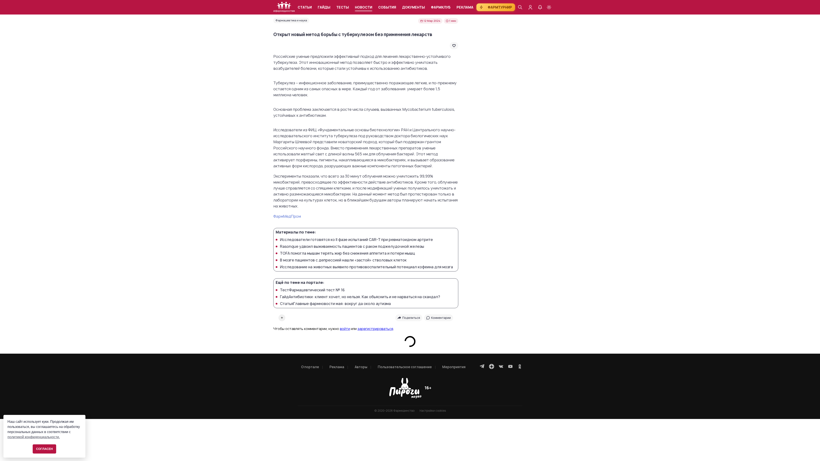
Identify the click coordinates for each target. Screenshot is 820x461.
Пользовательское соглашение (405, 367)
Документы (413, 7)
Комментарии (441, 318)
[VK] (501, 366)
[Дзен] (491, 366)
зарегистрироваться (375, 328)
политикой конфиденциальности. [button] (33, 437)
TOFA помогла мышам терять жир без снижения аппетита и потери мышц (347, 253)
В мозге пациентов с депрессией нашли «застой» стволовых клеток (343, 260)
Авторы (361, 367)
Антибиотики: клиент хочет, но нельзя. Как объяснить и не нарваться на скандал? (360, 297)
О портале (310, 367)
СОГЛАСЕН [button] (44, 449)
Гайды (324, 7)
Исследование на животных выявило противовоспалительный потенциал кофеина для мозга (366, 267)
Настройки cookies (433, 410)
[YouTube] (510, 366)
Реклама (465, 7)
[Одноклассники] (519, 366)
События (387, 7)
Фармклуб (441, 7)
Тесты (342, 7)
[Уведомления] (540, 7)
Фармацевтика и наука (291, 20)
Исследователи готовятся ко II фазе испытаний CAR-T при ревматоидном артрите (356, 240)
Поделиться (411, 318)
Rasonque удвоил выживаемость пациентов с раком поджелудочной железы (352, 246)
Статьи (305, 7)
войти (345, 328)
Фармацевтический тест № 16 (312, 290)
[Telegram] (482, 366)
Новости (363, 7)
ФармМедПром (287, 216)
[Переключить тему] (549, 7)
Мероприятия (454, 367)
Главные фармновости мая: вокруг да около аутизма (335, 304)
